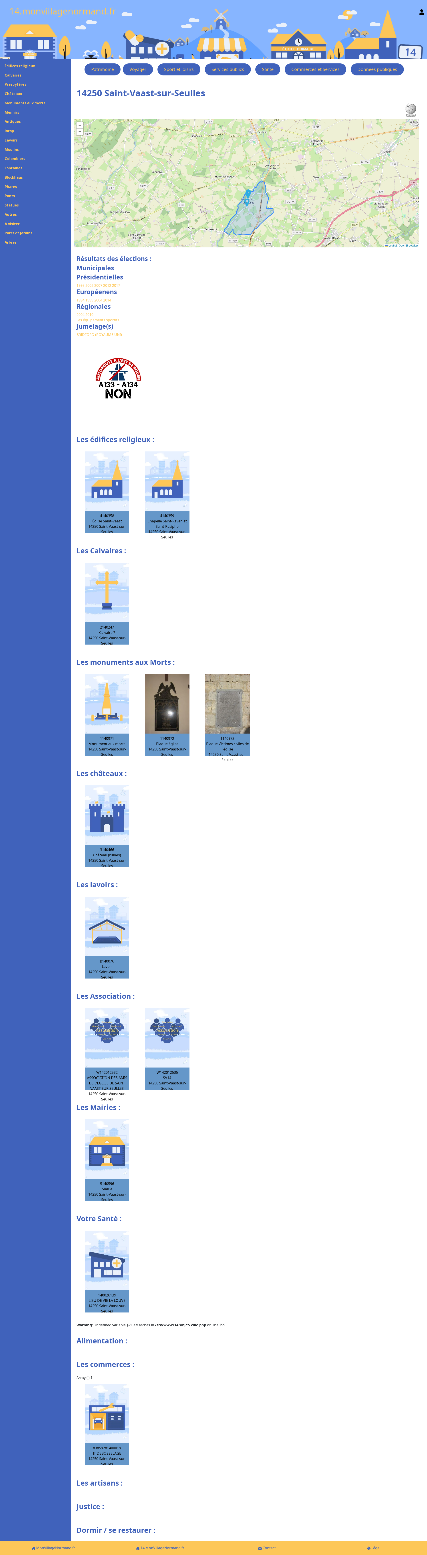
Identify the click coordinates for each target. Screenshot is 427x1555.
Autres (11, 214)
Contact (269, 1547)
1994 (81, 300)
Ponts (10, 195)
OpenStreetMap (408, 245)
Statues (12, 205)
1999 (89, 300)
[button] (246, 202)
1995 (81, 285)
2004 (98, 300)
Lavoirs (11, 140)
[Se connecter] (421, 11)
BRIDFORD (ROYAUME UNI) (99, 334)
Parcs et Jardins (18, 233)
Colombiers (15, 158)
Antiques (13, 121)
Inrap (9, 130)
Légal (375, 1547)
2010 (89, 314)
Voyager (137, 69)
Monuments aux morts (25, 103)
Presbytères (15, 84)
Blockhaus (14, 177)
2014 (107, 300)
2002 (89, 285)
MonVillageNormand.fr (55, 1547)
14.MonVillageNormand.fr (162, 1547)
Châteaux (13, 93)
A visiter (12, 223)
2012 (107, 285)
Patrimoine (102, 69)
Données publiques (377, 69)
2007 (98, 285)
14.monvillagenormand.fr (62, 11)
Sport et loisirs (179, 69)
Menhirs (12, 112)
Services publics (227, 69)
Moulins (12, 149)
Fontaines (13, 168)
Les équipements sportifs (98, 319)
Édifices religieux (20, 65)
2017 (116, 285)
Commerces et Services (315, 69)
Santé (268, 69)
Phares (11, 186)
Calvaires (13, 75)
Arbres (10, 242)
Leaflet (392, 245)
